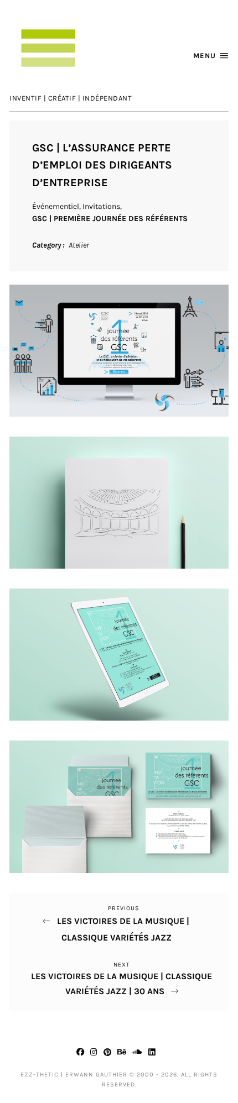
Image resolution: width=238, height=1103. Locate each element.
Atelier (79, 245)
